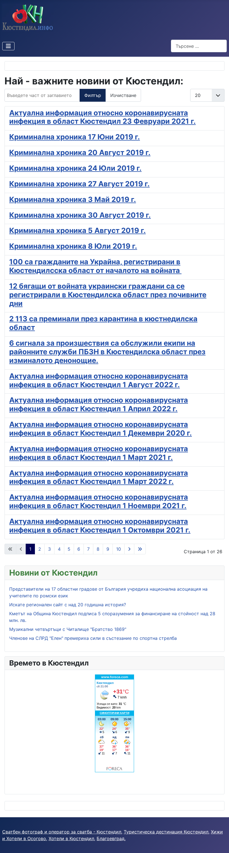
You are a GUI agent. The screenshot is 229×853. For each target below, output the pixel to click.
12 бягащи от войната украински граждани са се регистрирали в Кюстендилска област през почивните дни (107, 295)
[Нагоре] (219, 843)
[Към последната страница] (140, 549)
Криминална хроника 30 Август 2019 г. (80, 215)
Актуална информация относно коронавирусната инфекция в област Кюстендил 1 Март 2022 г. (98, 477)
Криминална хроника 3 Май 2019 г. (72, 199)
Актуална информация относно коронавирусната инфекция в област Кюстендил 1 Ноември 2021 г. (98, 501)
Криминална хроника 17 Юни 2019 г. (74, 136)
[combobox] (199, 46)
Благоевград (111, 838)
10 (118, 549)
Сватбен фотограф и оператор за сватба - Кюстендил (61, 832)
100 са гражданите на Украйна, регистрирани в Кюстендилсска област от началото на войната (95, 266)
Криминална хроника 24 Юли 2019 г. (75, 168)
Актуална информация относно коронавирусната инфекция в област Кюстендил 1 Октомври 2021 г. (99, 525)
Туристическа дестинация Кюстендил (166, 832)
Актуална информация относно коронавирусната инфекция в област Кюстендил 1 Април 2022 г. (98, 404)
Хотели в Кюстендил (71, 838)
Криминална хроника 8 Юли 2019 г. (73, 246)
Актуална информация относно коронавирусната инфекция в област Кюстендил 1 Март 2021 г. (98, 453)
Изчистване (123, 95)
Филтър (92, 95)
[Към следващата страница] (129, 549)
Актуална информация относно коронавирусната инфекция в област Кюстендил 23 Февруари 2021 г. (102, 117)
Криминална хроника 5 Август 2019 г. (77, 230)
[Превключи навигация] (8, 46)
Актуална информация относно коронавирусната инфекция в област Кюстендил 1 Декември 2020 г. (100, 428)
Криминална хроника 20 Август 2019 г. (80, 152)
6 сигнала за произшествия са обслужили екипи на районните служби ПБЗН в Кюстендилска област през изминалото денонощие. (107, 352)
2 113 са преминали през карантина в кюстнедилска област (103, 323)
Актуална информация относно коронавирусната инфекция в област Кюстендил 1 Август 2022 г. (98, 380)
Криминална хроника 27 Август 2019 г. (79, 183)
